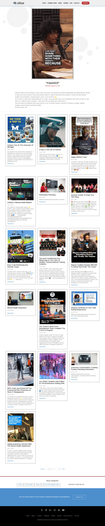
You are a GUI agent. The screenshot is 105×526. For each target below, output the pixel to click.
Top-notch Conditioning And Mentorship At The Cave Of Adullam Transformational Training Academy (52, 261)
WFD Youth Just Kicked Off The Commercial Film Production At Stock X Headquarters (19, 390)
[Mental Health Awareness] (21, 298)
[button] (79, 497)
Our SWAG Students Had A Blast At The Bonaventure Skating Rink (51, 382)
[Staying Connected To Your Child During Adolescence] (84, 298)
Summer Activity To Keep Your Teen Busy (82, 196)
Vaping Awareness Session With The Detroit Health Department (19, 445)
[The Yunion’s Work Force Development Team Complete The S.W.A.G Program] (53, 307)
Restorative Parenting (47, 195)
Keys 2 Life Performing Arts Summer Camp (17, 266)
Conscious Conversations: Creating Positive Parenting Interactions (84, 368)
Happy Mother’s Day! (79, 157)
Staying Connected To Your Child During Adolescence (83, 309)
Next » (63, 469)
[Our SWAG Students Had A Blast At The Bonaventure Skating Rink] (53, 366)
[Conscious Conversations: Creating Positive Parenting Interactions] (84, 359)
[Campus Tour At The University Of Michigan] (21, 129)
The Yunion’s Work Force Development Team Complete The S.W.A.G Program (52, 328)
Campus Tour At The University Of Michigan (20, 146)
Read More (10, 163)
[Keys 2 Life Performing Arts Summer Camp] (21, 246)
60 (59, 469)
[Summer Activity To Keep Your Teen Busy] (84, 185)
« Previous (42, 469)
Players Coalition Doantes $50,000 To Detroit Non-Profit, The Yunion (84, 266)
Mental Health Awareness (16, 308)
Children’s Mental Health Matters (19, 202)
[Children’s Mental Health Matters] (21, 189)
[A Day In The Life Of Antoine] (53, 131)
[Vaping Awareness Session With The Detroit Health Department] (21, 427)
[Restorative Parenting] (53, 185)
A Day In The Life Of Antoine (50, 150)
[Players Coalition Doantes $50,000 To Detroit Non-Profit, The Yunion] (84, 246)
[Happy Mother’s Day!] (84, 135)
